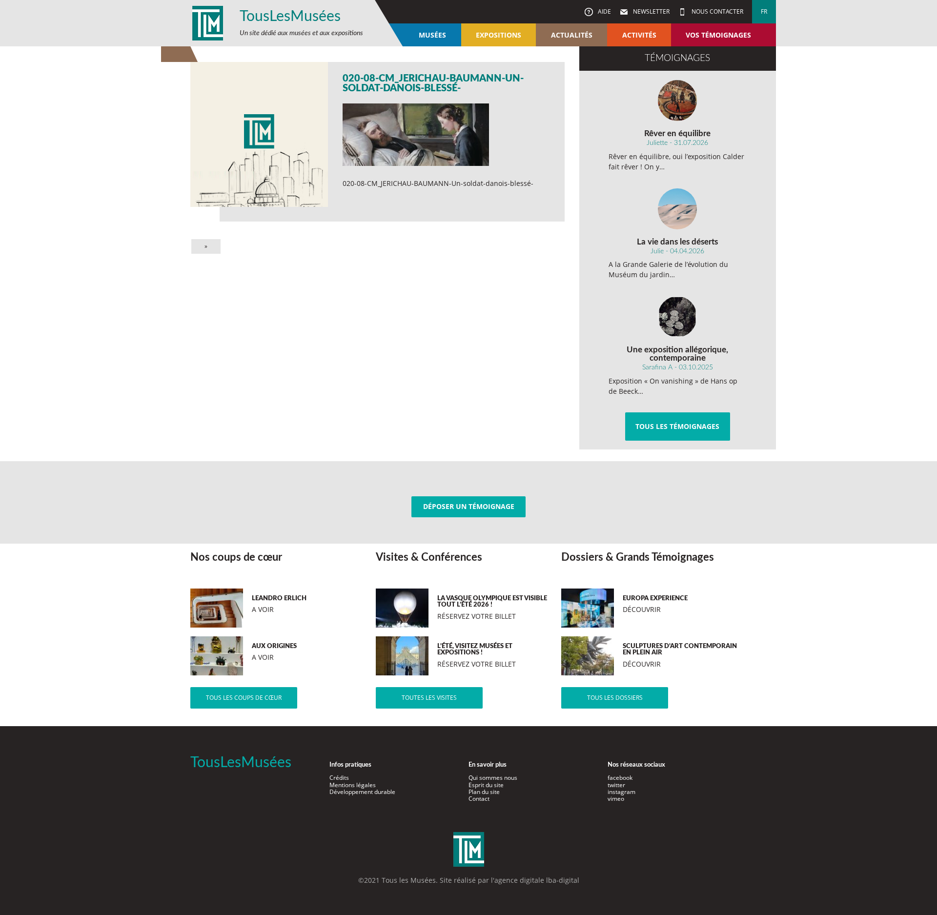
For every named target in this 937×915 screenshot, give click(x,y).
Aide (603, 11)
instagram (621, 792)
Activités (639, 35)
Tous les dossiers (615, 697)
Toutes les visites (429, 697)
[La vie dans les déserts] (678, 208)
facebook (620, 777)
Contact (478, 798)
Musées (432, 35)
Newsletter (650, 11)
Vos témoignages (718, 35)
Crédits (339, 777)
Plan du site (484, 792)
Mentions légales (352, 785)
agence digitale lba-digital (536, 880)
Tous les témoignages (677, 426)
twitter (616, 785)
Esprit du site (486, 785)
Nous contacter (716, 11)
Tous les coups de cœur (244, 697)
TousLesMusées (290, 16)
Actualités (571, 35)
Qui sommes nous (492, 777)
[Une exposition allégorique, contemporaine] (678, 316)
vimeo (616, 798)
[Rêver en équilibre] (678, 100)
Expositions (498, 35)
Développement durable (362, 792)
